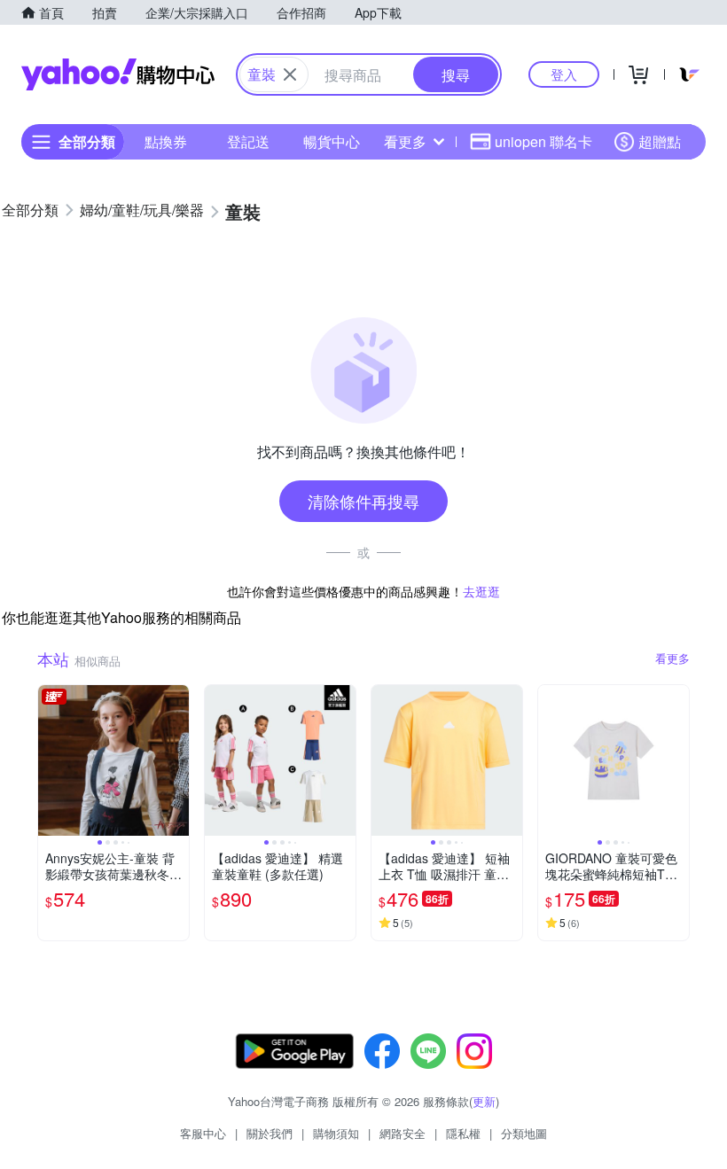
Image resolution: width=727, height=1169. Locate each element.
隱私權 (463, 1133)
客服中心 (203, 1133)
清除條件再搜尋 (363, 500)
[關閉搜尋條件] (290, 74)
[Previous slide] (49, 760)
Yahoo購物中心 (118, 74)
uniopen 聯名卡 (543, 141)
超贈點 (659, 141)
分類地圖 (524, 1133)
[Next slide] (177, 760)
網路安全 (402, 1133)
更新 (484, 1101)
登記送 (248, 141)
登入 (564, 74)
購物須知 (336, 1133)
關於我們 (269, 1133)
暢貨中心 (331, 141)
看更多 (405, 141)
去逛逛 (481, 591)
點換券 (166, 141)
